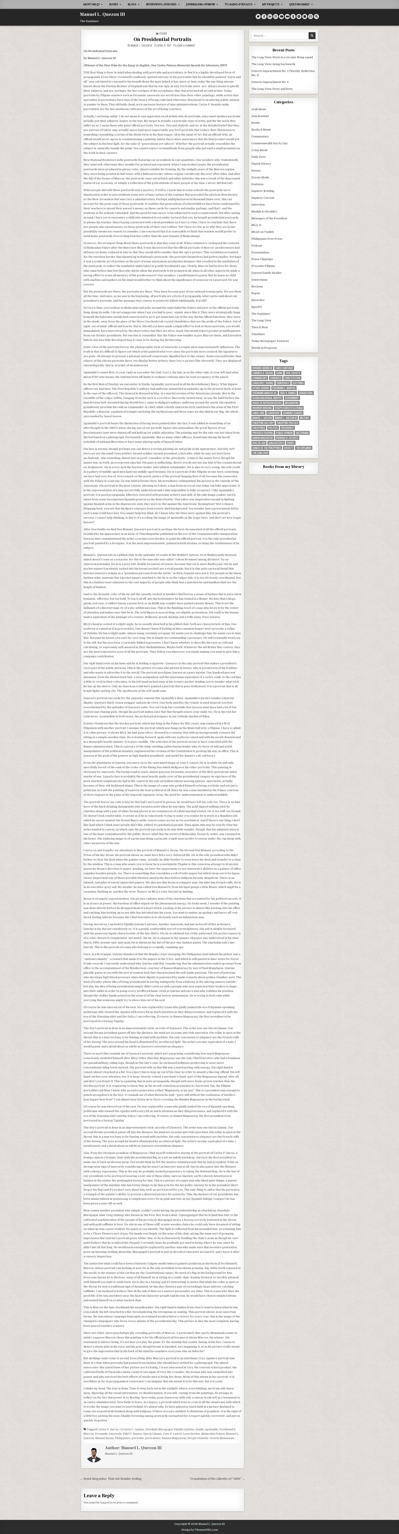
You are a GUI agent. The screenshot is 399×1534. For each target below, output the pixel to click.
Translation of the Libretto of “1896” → (217, 1478)
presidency (287, 428)
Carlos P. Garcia (107, 1429)
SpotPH (256, 306)
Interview (258, 204)
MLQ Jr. (256, 225)
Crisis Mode (259, 150)
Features (257, 184)
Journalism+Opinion (200, 4)
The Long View (261, 320)
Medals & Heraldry (264, 211)
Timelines (258, 334)
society (288, 448)
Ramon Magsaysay (174, 1438)
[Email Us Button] (310, 16)
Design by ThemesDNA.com (199, 1529)
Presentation (260, 252)
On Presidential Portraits (162, 39)
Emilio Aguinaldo (207, 1429)
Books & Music (261, 129)
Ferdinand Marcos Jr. (264, 393)
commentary (259, 378)
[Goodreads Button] (304, 16)
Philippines (122, 1438)
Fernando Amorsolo (108, 1433)
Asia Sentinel (260, 116)
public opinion (284, 433)
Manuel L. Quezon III (102, 14)
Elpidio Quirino (184, 1429)
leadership (273, 413)
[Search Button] (316, 16)
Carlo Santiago (284, 368)
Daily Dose (258, 156)
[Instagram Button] (275, 16)
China (279, 373)
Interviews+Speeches (161, 4)
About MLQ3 (91, 4)
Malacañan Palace (213, 1433)
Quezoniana (259, 279)
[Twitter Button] (258, 16)
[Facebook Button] (264, 16)
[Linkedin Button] (269, 16)
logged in (106, 1502)
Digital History (261, 163)
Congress (275, 378)
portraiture (153, 1438)
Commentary (260, 136)
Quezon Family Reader (266, 272)
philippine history (263, 423)
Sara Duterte (276, 443)
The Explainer (260, 313)
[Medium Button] (287, 16)
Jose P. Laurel (172, 1433)
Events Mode (260, 177)
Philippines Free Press (266, 238)
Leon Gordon (191, 1433)
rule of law (258, 443)
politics (273, 428)
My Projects (271, 4)
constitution (292, 378)
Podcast (256, 245)
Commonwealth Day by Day (269, 143)
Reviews (257, 286)
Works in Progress (264, 347)
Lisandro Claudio (292, 413)
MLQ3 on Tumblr (262, 231)
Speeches (258, 300)
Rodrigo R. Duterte (287, 438)
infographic (292, 403)
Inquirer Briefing (262, 190)
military (304, 418)
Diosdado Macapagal (159, 1429)
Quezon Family (299, 4)
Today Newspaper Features (270, 341)
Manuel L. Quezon (262, 418)
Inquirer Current (262, 197)
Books (113, 4)
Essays (163, 33)
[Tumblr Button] (293, 16)
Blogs (132, 4)
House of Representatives (267, 403)
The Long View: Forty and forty (272, 88)
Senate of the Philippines (266, 448)
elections (298, 383)
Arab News (258, 109)
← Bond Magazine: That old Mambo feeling (111, 1478)
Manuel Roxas (104, 1438)
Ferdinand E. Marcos (284, 388)
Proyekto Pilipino (263, 266)
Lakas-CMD (258, 413)
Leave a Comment (186, 45)
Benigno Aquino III (262, 368)
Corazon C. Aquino (131, 1429)
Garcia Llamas (152, 1433)
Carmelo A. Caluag (262, 373)
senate (290, 443)
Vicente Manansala (221, 1438)
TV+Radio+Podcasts (238, 4)
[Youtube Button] (281, 16)
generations (306, 393)
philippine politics (287, 423)
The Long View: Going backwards (273, 64)
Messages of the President (269, 218)
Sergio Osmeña (198, 1438)
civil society (293, 373)
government (292, 398)
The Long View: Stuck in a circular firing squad (282, 57)
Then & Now (259, 327)
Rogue (255, 293)
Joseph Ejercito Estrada (289, 408)
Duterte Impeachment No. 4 (269, 82)
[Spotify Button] (299, 16)
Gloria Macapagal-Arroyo (267, 398)
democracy (283, 383)
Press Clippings (262, 259)
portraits (138, 1438)
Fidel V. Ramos (132, 1433)
